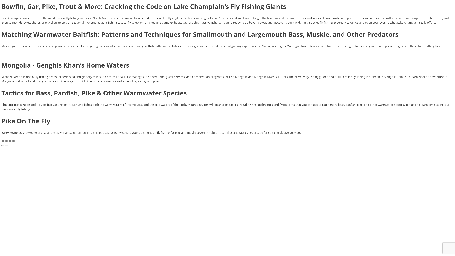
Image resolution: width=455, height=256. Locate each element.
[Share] (10, 141)
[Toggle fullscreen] (6, 141)
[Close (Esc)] (13, 141)
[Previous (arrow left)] (2, 145)
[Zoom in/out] (2, 141)
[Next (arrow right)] (6, 145)
